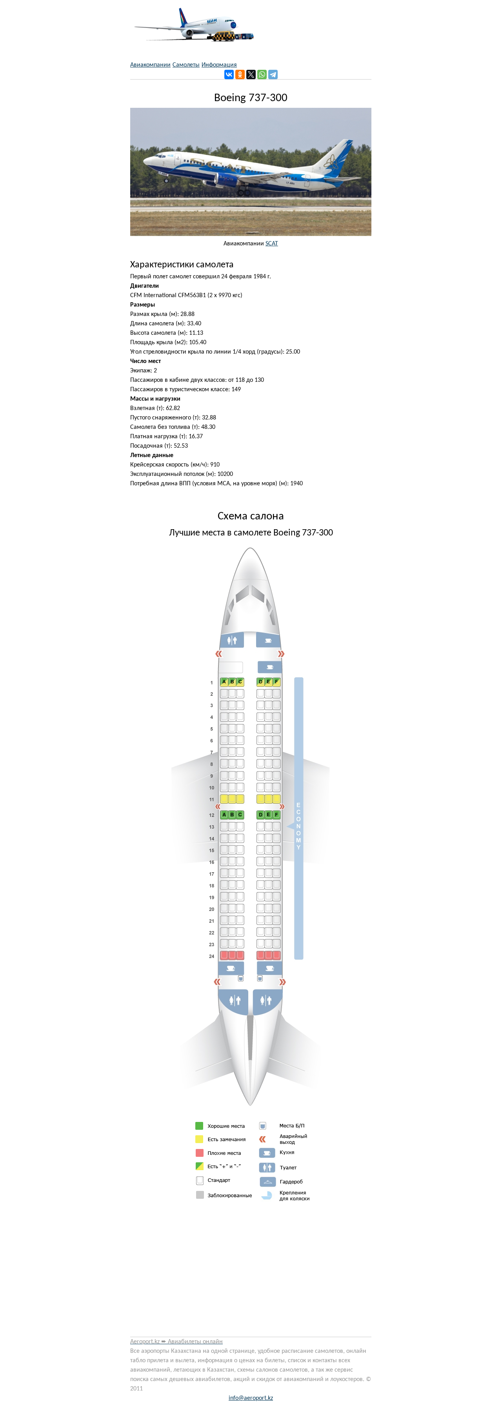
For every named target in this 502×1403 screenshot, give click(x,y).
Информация (219, 65)
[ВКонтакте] (229, 74)
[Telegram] (273, 74)
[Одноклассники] (240, 74)
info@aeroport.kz (251, 1398)
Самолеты (186, 65)
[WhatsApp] (262, 74)
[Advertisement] (250, 1272)
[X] (251, 74)
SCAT (272, 244)
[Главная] (192, 21)
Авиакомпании (150, 65)
